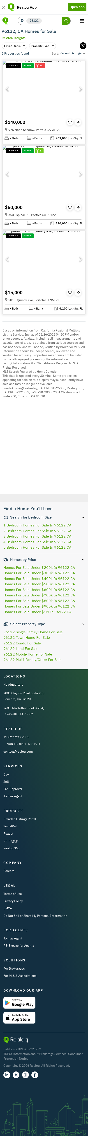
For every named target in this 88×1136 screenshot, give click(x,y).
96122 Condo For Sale (22, 643)
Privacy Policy (13, 901)
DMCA (7, 908)
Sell (6, 782)
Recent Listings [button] (71, 53)
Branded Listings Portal (19, 819)
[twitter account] (16, 1074)
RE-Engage (11, 841)
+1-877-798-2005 (16, 737)
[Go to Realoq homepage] (5, 20)
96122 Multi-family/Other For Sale (32, 659)
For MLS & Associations (20, 976)
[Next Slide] (80, 88)
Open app (77, 7)
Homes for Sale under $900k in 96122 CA (39, 606)
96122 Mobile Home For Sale (27, 654)
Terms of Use (12, 894)
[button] (44, 88)
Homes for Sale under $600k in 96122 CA (39, 589)
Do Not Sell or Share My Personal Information (35, 916)
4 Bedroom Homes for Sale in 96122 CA (37, 542)
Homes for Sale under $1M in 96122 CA (37, 612)
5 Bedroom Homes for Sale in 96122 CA (37, 547)
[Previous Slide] (7, 88)
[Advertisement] (44, 454)
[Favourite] (70, 122)
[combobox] (52, 21)
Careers (8, 871)
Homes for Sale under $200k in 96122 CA (39, 567)
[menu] (83, 21)
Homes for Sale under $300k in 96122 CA (39, 573)
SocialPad (10, 826)
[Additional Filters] (83, 45)
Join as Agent (12, 796)
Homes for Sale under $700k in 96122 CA (39, 595)
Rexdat (8, 833)
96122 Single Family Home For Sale (33, 632)
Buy (6, 774)
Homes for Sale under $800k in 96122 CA (39, 600)
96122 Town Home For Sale (26, 637)
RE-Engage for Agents (18, 946)
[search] (66, 21)
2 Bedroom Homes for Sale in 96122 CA (37, 530)
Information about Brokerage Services (40, 1054)
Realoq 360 (11, 848)
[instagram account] (25, 1074)
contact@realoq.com (18, 751)
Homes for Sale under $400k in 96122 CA (39, 578)
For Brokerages (14, 968)
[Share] (78, 122)
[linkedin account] (6, 1074)
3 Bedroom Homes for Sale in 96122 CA (37, 536)
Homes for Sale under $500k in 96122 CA (39, 584)
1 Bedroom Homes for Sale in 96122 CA (37, 525)
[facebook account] (34, 1074)
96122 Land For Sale (20, 648)
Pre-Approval (12, 789)
